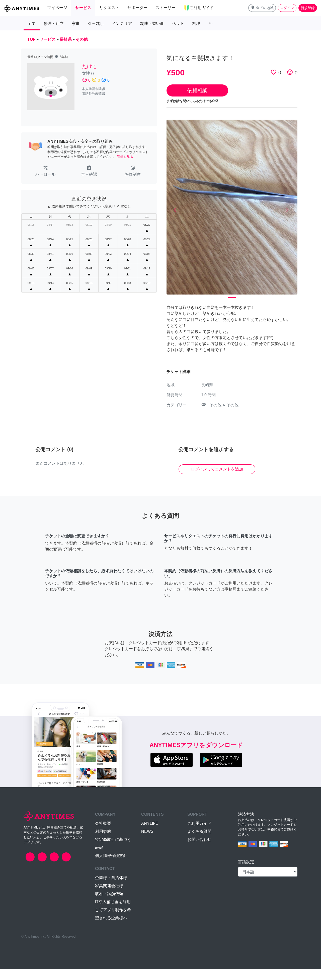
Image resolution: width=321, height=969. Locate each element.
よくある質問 (199, 831)
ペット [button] (178, 23)
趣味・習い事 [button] (152, 23)
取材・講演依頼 (109, 894)
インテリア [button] (122, 23)
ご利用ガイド (199, 823)
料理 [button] (196, 23)
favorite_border (273, 72)
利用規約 (103, 831)
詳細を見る (125, 157)
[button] (262, 8)
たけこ (89, 66)
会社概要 (103, 823)
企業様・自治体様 (111, 878)
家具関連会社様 (109, 886)
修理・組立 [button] (54, 23)
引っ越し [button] (96, 23)
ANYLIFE (149, 823)
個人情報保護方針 (111, 855)
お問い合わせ (199, 839)
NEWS (147, 831)
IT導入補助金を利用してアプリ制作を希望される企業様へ (113, 910)
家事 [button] (76, 23)
